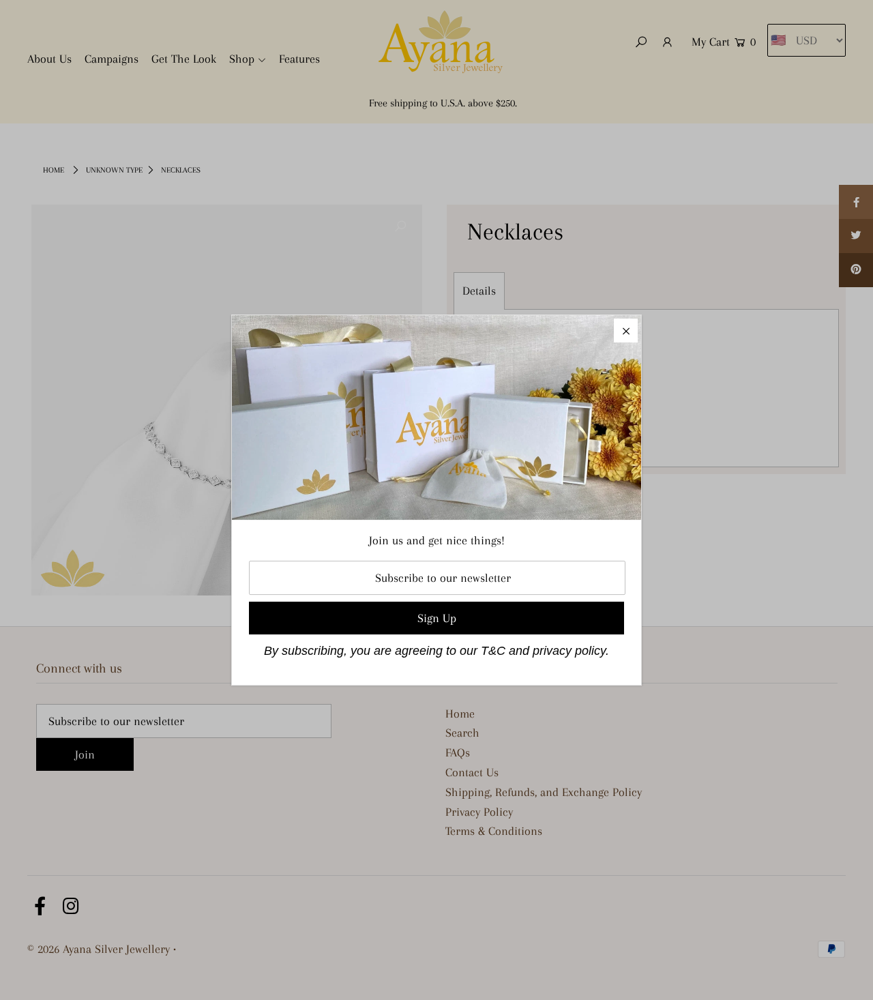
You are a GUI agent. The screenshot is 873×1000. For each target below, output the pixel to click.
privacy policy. (571, 651)
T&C (493, 651)
